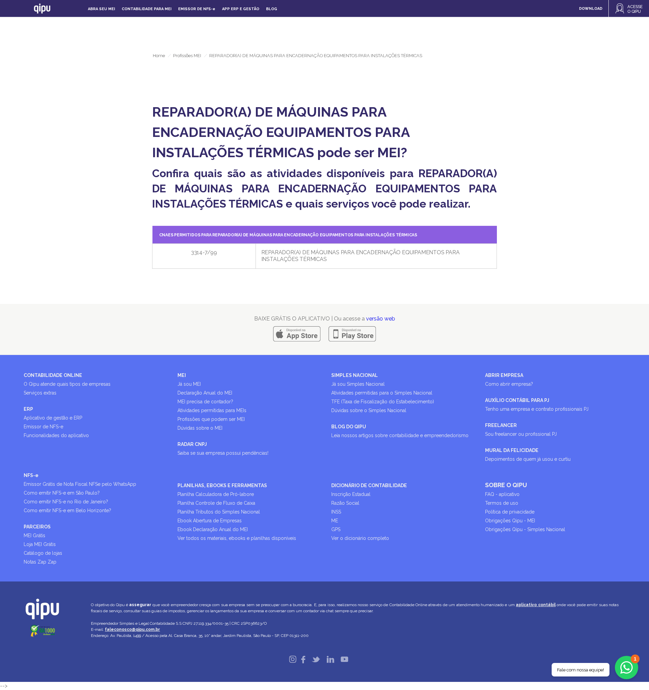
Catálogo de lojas (43, 553)
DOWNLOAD (590, 8)
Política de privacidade (509, 512)
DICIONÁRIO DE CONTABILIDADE (369, 485)
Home (159, 55)
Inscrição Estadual (350, 494)
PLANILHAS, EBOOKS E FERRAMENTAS (222, 485)
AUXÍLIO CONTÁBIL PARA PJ (517, 400)
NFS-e (31, 475)
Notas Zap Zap (40, 562)
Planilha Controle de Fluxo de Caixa (216, 503)
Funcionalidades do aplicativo (56, 435)
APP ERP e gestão (240, 9)
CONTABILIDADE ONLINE (53, 375)
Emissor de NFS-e (43, 426)
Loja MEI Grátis (40, 544)
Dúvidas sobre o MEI (199, 428)
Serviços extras (40, 393)
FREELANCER (501, 425)
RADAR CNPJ (192, 444)
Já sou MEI (189, 384)
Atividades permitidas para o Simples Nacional (381, 393)
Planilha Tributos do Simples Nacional (218, 512)
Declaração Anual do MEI (204, 393)
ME (334, 520)
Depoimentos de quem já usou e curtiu (528, 459)
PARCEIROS (37, 526)
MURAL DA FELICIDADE (511, 450)
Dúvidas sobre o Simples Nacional (368, 410)
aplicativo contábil (535, 604)
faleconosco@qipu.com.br (132, 629)
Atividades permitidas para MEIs (211, 410)
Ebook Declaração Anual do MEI (212, 529)
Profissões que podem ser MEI (211, 419)
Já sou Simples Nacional (358, 384)
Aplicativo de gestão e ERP (53, 418)
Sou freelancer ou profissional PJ (521, 434)
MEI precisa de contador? (205, 401)
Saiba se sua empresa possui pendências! (222, 453)
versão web (380, 318)
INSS (336, 512)
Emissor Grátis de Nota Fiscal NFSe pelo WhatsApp (80, 484)
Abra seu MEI (101, 9)
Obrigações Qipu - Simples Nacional (525, 529)
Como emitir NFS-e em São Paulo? (62, 493)
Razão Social (345, 503)
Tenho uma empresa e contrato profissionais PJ (536, 409)
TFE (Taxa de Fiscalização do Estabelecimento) (382, 401)
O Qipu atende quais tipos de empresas (67, 384)
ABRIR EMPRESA (504, 375)
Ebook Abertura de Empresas (209, 520)
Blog (271, 9)
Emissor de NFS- (196, 9)
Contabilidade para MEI (146, 9)
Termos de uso (501, 503)
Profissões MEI (187, 55)
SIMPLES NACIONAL (354, 375)
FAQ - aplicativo (502, 494)
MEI (181, 375)
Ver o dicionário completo (360, 538)
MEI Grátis (34, 535)
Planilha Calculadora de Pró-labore (215, 494)
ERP (28, 409)
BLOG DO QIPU (348, 426)
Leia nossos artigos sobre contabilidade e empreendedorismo (399, 435)
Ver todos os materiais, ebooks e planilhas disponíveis (236, 538)
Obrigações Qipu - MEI (510, 520)
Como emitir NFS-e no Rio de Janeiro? (66, 501)
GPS (335, 529)
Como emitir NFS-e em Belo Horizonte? (67, 510)
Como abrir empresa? (509, 384)
